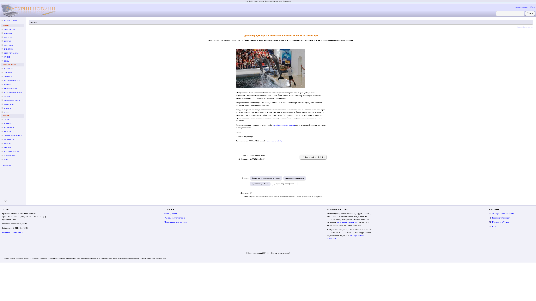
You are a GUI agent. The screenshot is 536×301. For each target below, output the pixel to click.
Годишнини (9, 139)
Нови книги (9, 68)
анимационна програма (294, 178)
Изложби (7, 84)
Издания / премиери (12, 80)
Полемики (8, 33)
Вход (532, 7)
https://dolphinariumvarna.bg (284, 125)
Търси (530, 13)
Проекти (7, 108)
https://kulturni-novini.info (348, 222)
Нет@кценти (9, 127)
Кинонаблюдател (11, 53)
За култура (287, 1)
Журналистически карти (12, 232)
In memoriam (9, 155)
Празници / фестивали (13, 92)
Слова (6, 61)
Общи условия (170, 214)
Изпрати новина (521, 7)
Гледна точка (9, 29)
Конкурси (8, 76)
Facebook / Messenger (501, 218)
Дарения (7, 147)
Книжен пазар (277, 1)
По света (7, 123)
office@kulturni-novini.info (503, 214)
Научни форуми (10, 88)
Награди (7, 131)
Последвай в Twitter (500, 222)
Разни (6, 159)
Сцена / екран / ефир (12, 100)
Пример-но (8, 49)
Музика (7, 96)
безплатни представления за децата (266, 178)
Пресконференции (11, 151)
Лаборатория (9, 104)
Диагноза (8, 37)
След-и (6, 119)
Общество (8, 143)
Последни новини (11, 21)
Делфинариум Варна (260, 184)
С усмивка (8, 45)
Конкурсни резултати (13, 135)
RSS (494, 226)
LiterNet (248, 1)
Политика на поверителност (176, 222)
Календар (8, 72)
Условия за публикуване (174, 218)
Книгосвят (268, 1)
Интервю (7, 41)
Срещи (6, 112)
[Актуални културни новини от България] (31, 10)
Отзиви (7, 57)
